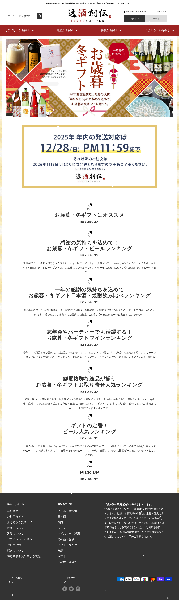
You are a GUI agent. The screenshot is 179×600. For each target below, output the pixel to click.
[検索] (39, 16)
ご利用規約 (14, 544)
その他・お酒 (66, 539)
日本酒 (62, 516)
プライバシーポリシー (21, 539)
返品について (15, 533)
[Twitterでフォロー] (71, 588)
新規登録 (130, 11)
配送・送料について (144, 11)
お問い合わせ (15, 527)
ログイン (134, 18)
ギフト (62, 556)
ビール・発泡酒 (67, 510)
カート (156, 18)
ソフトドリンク (67, 544)
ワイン (62, 527)
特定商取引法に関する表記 (24, 556)
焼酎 (60, 522)
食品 (60, 550)
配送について (15, 550)
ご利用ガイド (160, 11)
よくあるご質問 (17, 522)
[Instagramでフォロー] (78, 588)
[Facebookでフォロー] (64, 588)
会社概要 (12, 510)
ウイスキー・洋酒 (69, 533)
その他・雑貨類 (67, 561)
